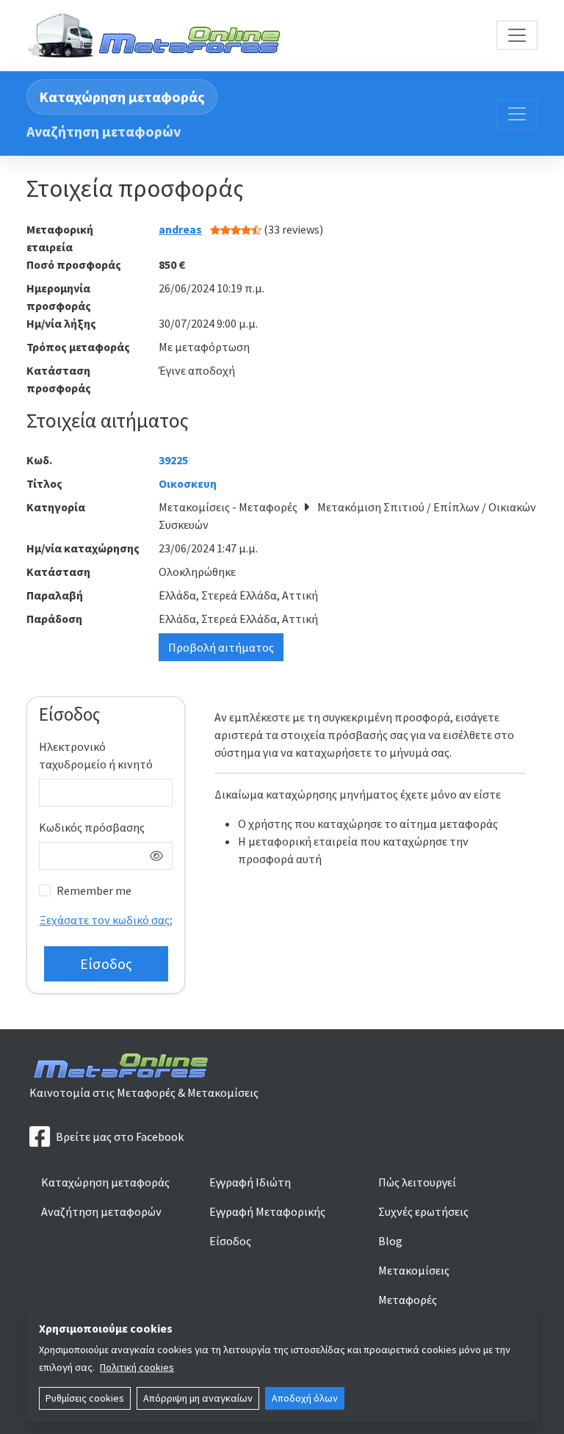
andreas (180, 229)
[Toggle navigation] (517, 35)
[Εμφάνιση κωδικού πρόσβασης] (156, 856)
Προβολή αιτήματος (221, 647)
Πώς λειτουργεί (417, 1182)
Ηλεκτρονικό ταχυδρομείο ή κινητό (96, 755)
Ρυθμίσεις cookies (85, 1398)
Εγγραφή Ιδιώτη (250, 1182)
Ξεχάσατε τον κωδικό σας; (106, 919)
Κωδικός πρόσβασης (92, 827)
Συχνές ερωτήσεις (423, 1211)
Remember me (94, 890)
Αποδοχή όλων (305, 1398)
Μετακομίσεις (413, 1270)
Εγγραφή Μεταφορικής (267, 1211)
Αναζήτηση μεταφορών (103, 131)
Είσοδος (230, 1240)
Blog (390, 1240)
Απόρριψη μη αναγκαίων (198, 1398)
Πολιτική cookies (137, 1367)
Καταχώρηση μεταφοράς (122, 96)
